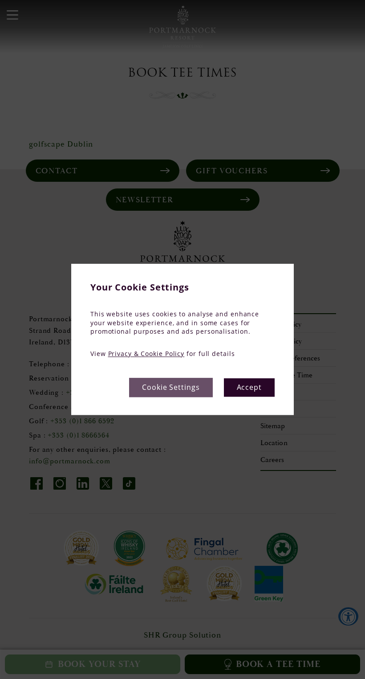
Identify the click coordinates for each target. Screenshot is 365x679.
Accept (249, 388)
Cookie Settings (171, 388)
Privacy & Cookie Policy (146, 353)
